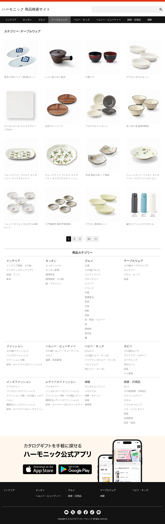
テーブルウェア (59, 19)
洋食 (87, 306)
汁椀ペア (90, 77)
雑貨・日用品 (134, 19)
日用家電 (128, 418)
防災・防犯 (128, 422)
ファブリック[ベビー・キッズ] (89, 360)
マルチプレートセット (97, 126)
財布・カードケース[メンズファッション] (10, 409)
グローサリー (89, 279)
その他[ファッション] (10, 351)
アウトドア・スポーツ (128, 355)
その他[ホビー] (128, 351)
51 (89, 239)
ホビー (128, 346)
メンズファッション (18, 381)
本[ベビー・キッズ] (89, 369)
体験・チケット (89, 395)
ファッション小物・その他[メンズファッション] (10, 395)
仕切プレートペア (54, 126)
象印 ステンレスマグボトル (140, 224)
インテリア (10, 19)
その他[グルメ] (89, 270)
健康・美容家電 (50, 360)
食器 (126, 279)
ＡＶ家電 (128, 373)
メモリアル (89, 391)
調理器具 (50, 274)
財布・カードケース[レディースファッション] (50, 404)
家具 (8, 279)
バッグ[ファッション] (10, 355)
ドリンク (89, 288)
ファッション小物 (10, 360)
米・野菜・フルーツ (89, 319)
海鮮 (87, 310)
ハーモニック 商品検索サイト (26, 9)
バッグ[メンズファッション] (10, 391)
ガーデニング (128, 360)
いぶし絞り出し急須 (55, 77)
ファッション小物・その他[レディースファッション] (50, 395)
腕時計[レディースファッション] (50, 400)
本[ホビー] (128, 364)
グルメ (41, 19)
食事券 (88, 404)
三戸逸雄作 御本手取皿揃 (57, 224)
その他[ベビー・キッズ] (89, 355)
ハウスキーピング (128, 404)
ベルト (9, 400)
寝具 (126, 413)
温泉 (87, 400)
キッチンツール (50, 265)
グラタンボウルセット (137, 77)
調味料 (88, 328)
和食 (87, 301)
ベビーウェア (89, 364)
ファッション (14, 346)
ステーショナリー (128, 395)
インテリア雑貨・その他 (10, 265)
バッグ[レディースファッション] (50, 391)
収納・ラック (10, 274)
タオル (127, 400)
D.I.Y (126, 386)
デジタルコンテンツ (89, 386)
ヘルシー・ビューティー (108, 19)
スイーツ (89, 283)
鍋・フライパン (50, 283)
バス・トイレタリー (128, 409)
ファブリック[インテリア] (10, 270)
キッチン (27, 19)
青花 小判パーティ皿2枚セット (19, 77)
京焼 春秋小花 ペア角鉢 (97, 175)
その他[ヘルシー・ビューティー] (50, 351)
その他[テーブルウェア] (128, 265)
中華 (87, 292)
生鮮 (87, 315)
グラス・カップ (128, 274)
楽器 (126, 369)
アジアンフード (89, 274)
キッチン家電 (50, 270)
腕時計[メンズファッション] (10, 404)
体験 (149, 19)
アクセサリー (10, 386)
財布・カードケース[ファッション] (10, 364)
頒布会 (88, 333)
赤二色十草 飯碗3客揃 (137, 126)
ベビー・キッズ (82, 19)
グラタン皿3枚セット (96, 224)
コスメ (49, 355)
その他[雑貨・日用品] (128, 391)
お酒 (87, 265)
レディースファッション (61, 381)
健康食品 (89, 297)
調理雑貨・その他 (50, 279)
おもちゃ (89, 351)
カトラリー (128, 270)
